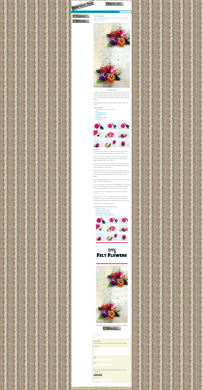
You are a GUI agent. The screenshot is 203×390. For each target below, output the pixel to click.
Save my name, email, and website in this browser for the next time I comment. (110, 370)
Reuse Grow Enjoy (82, 5)
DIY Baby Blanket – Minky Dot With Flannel (104, 213)
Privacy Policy (105, 19)
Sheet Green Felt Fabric (101, 117)
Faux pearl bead (99, 119)
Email (95, 362)
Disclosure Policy (97, 19)
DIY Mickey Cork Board (100, 208)
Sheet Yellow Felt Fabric (101, 112)
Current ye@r (97, 377)
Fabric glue (98, 115)
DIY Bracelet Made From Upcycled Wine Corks (105, 214)
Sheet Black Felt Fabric (101, 114)
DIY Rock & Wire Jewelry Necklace (103, 210)
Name (95, 357)
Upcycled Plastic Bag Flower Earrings (103, 211)
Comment (96, 346)
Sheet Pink (98, 109)
